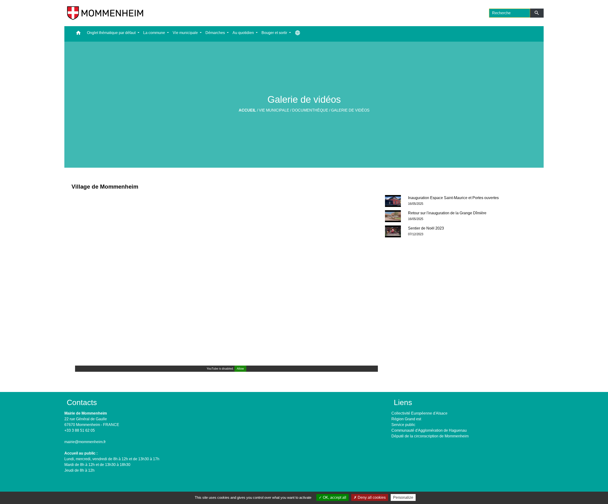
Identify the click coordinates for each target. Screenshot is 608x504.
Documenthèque (310, 110)
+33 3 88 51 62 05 (79, 430)
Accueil (247, 110)
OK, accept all (334, 497)
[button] (78, 34)
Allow (240, 368)
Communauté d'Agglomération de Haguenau (429, 430)
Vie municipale (274, 110)
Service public (403, 425)
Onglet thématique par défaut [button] (112, 33)
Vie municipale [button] (186, 33)
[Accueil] (105, 13)
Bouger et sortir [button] (274, 33)
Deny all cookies (371, 497)
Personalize (403, 497)
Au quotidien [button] (244, 33)
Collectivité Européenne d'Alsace (419, 413)
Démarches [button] (215, 33)
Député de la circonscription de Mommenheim (430, 436)
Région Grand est (406, 419)
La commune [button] (154, 33)
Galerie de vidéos (350, 110)
